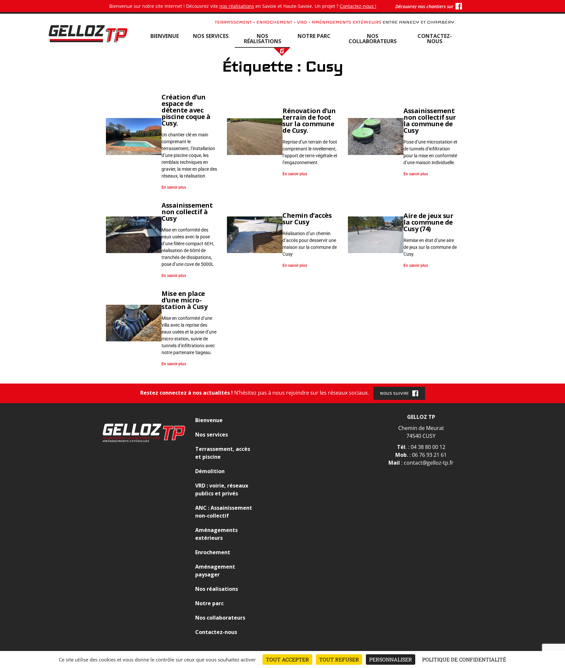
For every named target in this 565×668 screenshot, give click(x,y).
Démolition (210, 471)
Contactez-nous (435, 38)
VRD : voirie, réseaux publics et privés (221, 489)
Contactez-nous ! (358, 6)
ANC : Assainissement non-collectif (223, 511)
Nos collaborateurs (373, 38)
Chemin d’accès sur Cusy (307, 218)
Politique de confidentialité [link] (464, 659)
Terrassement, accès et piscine (222, 452)
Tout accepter (287, 659)
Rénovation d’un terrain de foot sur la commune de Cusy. (309, 120)
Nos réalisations (262, 38)
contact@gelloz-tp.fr (429, 462)
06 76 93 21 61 (429, 454)
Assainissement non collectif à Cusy (187, 212)
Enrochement (212, 552)
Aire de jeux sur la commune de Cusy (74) (428, 222)
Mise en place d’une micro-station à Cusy (184, 300)
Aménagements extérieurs (216, 533)
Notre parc (314, 36)
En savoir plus (174, 187)
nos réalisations (236, 6)
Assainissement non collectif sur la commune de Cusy (429, 120)
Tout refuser (339, 659)
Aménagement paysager (215, 570)
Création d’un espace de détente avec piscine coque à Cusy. (186, 110)
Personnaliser (390, 659)
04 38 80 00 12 (428, 447)
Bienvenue (164, 36)
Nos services (211, 36)
